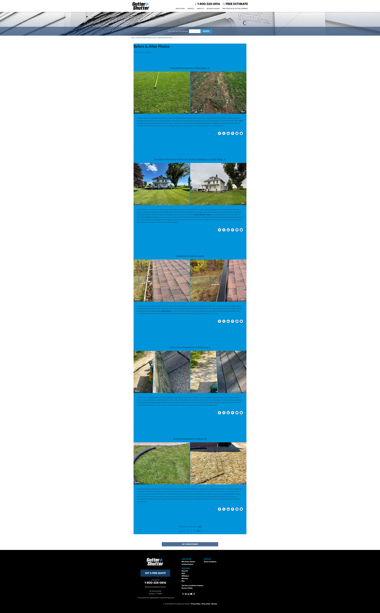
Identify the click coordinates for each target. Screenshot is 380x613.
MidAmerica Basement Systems (165, 37)
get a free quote (155, 573)
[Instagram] (183, 594)
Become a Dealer (187, 588)
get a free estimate (190, 544)
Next (199, 531)
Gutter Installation (210, 562)
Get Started (184, 31)
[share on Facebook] (219, 133)
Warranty (185, 578)
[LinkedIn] (188, 594)
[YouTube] (191, 594)
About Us (185, 571)
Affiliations (185, 576)
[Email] (236, 133)
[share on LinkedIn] (228, 133)
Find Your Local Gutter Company (235, 9)
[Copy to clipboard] (241, 133)
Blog (183, 581)
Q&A (183, 573)
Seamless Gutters (187, 564)
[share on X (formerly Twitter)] (223, 133)
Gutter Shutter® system (203, 215)
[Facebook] (194, 594)
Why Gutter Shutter (188, 562)
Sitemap (214, 604)
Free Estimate (237, 4)
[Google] (186, 594)
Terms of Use (206, 604)
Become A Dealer (213, 9)
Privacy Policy (195, 604)
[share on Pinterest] (232, 133)
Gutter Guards (166, 311)
